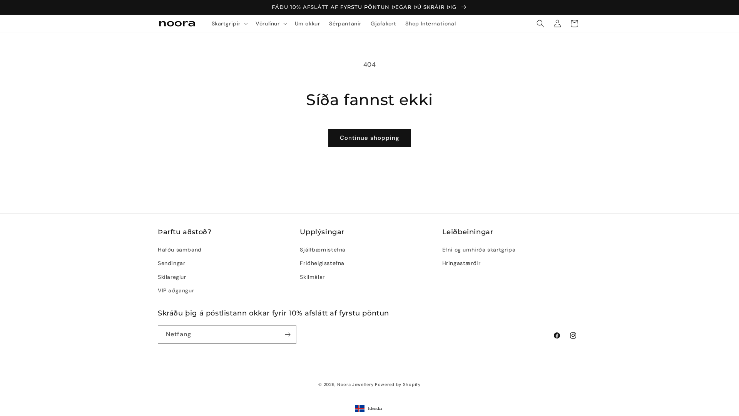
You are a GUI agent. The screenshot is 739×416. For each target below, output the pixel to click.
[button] (229, 23)
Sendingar (171, 263)
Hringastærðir (461, 263)
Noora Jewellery (355, 384)
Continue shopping (370, 138)
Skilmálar (312, 276)
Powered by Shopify (398, 384)
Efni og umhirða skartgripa (479, 249)
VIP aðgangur (176, 290)
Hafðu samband (180, 249)
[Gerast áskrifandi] (287, 334)
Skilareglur (172, 276)
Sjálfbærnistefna (323, 249)
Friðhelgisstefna (322, 263)
